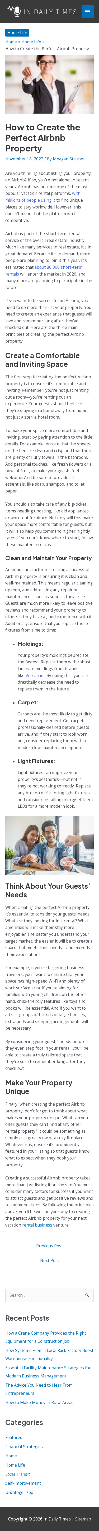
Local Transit (17, 1474)
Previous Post (49, 1246)
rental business (37, 1225)
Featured (13, 1437)
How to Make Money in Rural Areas (39, 1402)
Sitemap (83, 1519)
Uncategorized (19, 1492)
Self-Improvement (23, 1483)
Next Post (49, 1260)
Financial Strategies (24, 1446)
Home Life (17, 32)
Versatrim (35, 675)
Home (11, 1456)
